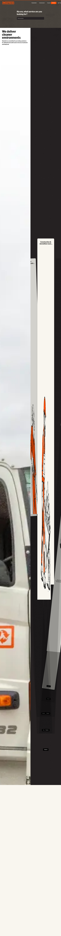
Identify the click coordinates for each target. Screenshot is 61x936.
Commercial (41, 2)
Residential (34, 2)
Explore (45, 747)
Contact (53, 2)
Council (48, 2)
